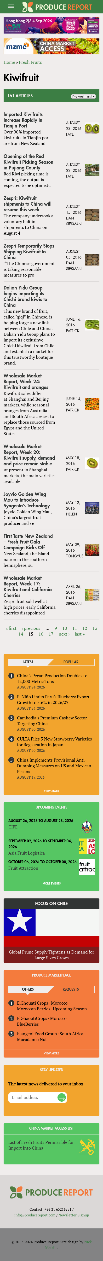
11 (74, 628)
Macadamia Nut (32, 1039)
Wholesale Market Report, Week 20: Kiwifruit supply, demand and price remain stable (29, 455)
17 (51, 634)
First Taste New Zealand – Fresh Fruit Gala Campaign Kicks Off (28, 542)
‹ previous (31, 628)
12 (84, 628)
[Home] (57, 7)
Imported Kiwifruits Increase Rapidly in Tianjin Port (23, 120)
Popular (70, 662)
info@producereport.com (34, 1215)
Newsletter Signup (73, 1215)
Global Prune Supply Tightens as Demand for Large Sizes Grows (51, 954)
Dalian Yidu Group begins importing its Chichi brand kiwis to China (25, 296)
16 (41, 634)
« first (11, 628)
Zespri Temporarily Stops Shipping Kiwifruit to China (29, 251)
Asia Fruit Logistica (26, 853)
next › (64, 634)
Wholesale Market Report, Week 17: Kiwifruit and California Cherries (28, 587)
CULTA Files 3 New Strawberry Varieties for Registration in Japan (54, 741)
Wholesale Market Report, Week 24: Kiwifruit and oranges (26, 381)
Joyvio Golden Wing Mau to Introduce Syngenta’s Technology (27, 500)
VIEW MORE (51, 790)
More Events (52, 883)
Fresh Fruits (30, 62)
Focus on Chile (51, 904)
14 (20, 634)
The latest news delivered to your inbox (45, 1084)
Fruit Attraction (23, 868)
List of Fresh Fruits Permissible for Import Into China (41, 1145)
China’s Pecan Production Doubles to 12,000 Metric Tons (52, 678)
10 (64, 628)
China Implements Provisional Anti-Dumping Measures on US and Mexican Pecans (54, 765)
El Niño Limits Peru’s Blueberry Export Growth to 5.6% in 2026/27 (53, 699)
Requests (71, 989)
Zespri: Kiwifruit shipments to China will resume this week (28, 204)
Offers (28, 989)
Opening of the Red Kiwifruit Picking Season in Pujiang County (28, 162)
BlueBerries (28, 1024)
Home (9, 62)
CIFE (12, 827)
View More (51, 1053)
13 (94, 628)
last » (80, 634)
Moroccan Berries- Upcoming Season (52, 1009)
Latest (28, 662)
